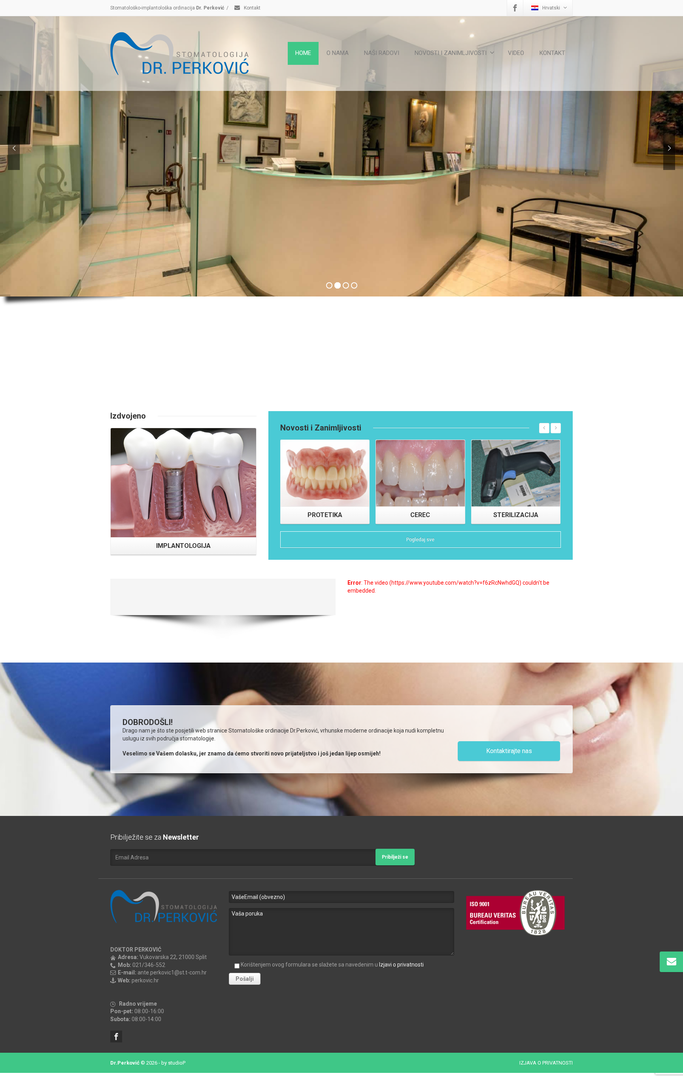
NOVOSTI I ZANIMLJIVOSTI (451, 53)
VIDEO (516, 53)
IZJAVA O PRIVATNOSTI (546, 1063)
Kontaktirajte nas (509, 751)
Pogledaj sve (420, 539)
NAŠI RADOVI (381, 53)
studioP (176, 1063)
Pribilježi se (395, 857)
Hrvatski (551, 8)
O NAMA (337, 53)
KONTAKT (552, 53)
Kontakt (251, 8)
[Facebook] (515, 8)
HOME (303, 53)
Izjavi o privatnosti (401, 964)
